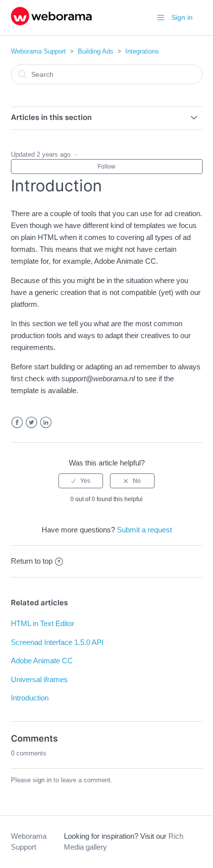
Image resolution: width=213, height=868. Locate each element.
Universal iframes (39, 679)
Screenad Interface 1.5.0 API (57, 642)
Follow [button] (106, 166)
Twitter (31, 422)
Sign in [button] (182, 17)
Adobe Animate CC (42, 660)
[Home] (51, 22)
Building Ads (95, 51)
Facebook (17, 422)
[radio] (80, 480)
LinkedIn (46, 422)
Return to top (32, 561)
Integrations (142, 51)
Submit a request (144, 529)
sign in (42, 780)
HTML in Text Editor (42, 623)
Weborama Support (38, 51)
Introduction (30, 698)
